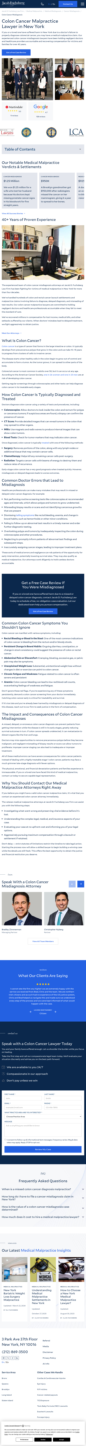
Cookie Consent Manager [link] (12, 1426)
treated (45, 442)
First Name (9, 1094)
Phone (47, 1103)
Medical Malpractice (34, 11)
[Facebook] (12, 1358)
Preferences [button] (49, 1434)
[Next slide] (80, 884)
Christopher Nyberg (53, 929)
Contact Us (68, 4)
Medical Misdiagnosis (53, 11)
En (49, 4)
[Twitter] (8, 1358)
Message (8, 1122)
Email (7, 1103)
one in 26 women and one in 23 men (61, 374)
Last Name (49, 1094)
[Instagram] (3, 1358)
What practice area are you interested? (22, 1112)
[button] (30, 1012)
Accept (61, 1439)
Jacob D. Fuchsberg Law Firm (13, 11)
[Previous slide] (72, 884)
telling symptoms (25, 515)
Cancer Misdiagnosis (72, 11)
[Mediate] (58, 132)
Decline (43, 1439)
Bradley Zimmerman (11, 929)
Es (54, 4)
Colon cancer (8, 346)
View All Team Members (43, 941)
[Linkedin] (17, 1358)
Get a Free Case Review (16, 52)
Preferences (24, 1439)
